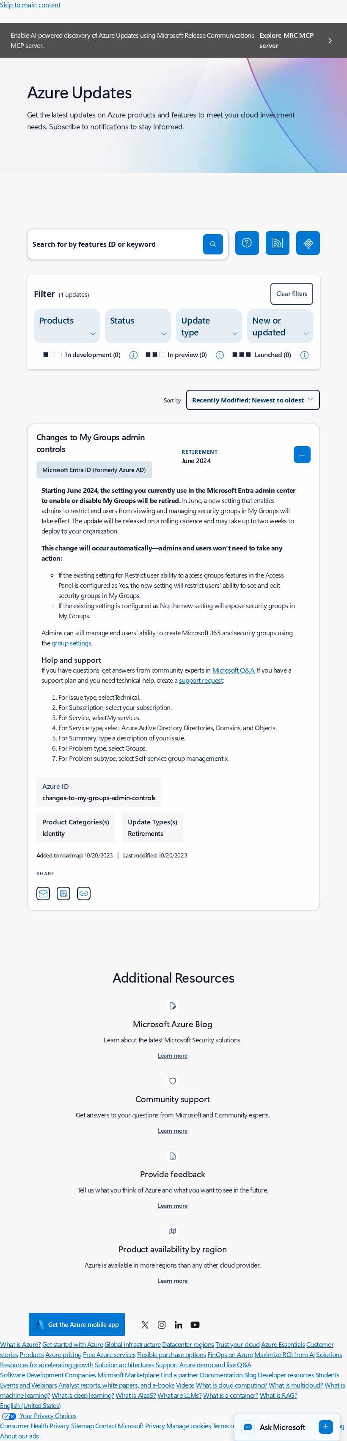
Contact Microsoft (119, 1425)
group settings (71, 642)
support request (201, 680)
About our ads (19, 1435)
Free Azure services (109, 1354)
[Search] (213, 244)
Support (167, 1364)
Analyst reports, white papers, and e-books (116, 1384)
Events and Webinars (28, 1384)
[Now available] (304, 354)
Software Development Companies (48, 1374)
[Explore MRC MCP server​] (308, 243)
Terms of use (229, 1425)
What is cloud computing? (231, 1384)
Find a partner (179, 1374)
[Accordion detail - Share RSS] (63, 893)
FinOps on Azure (230, 1354)
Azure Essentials (283, 1344)
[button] (247, 243)
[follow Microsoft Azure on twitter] (145, 1324)
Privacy (155, 1425)
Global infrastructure (133, 1344)
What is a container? (230, 1395)
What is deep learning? (83, 1395)
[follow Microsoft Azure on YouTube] (195, 1324)
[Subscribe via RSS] (277, 243)
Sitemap (82, 1425)
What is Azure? (20, 1344)
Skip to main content (30, 4)
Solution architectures (124, 1364)
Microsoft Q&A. (233, 669)
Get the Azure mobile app (83, 1324)
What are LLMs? (179, 1395)
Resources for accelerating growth (46, 1364)
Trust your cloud (237, 1344)
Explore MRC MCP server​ (286, 40)
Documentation (221, 1374)
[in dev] (133, 354)
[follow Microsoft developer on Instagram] (162, 1324)
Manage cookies (188, 1425)
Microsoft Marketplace (128, 1374)
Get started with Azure (72, 1344)
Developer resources (286, 1374)
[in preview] (219, 354)
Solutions (329, 1354)
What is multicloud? (296, 1384)
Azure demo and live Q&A (215, 1364)
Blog (250, 1374)
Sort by (172, 400)
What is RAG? (278, 1395)
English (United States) (30, 1405)
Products (31, 1354)
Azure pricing (63, 1354)
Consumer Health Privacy (34, 1425)
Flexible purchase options (171, 1354)
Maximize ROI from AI (284, 1354)
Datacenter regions (188, 1344)
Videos (185, 1384)
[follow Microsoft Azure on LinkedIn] (179, 1324)
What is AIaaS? (136, 1395)
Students (327, 1374)
